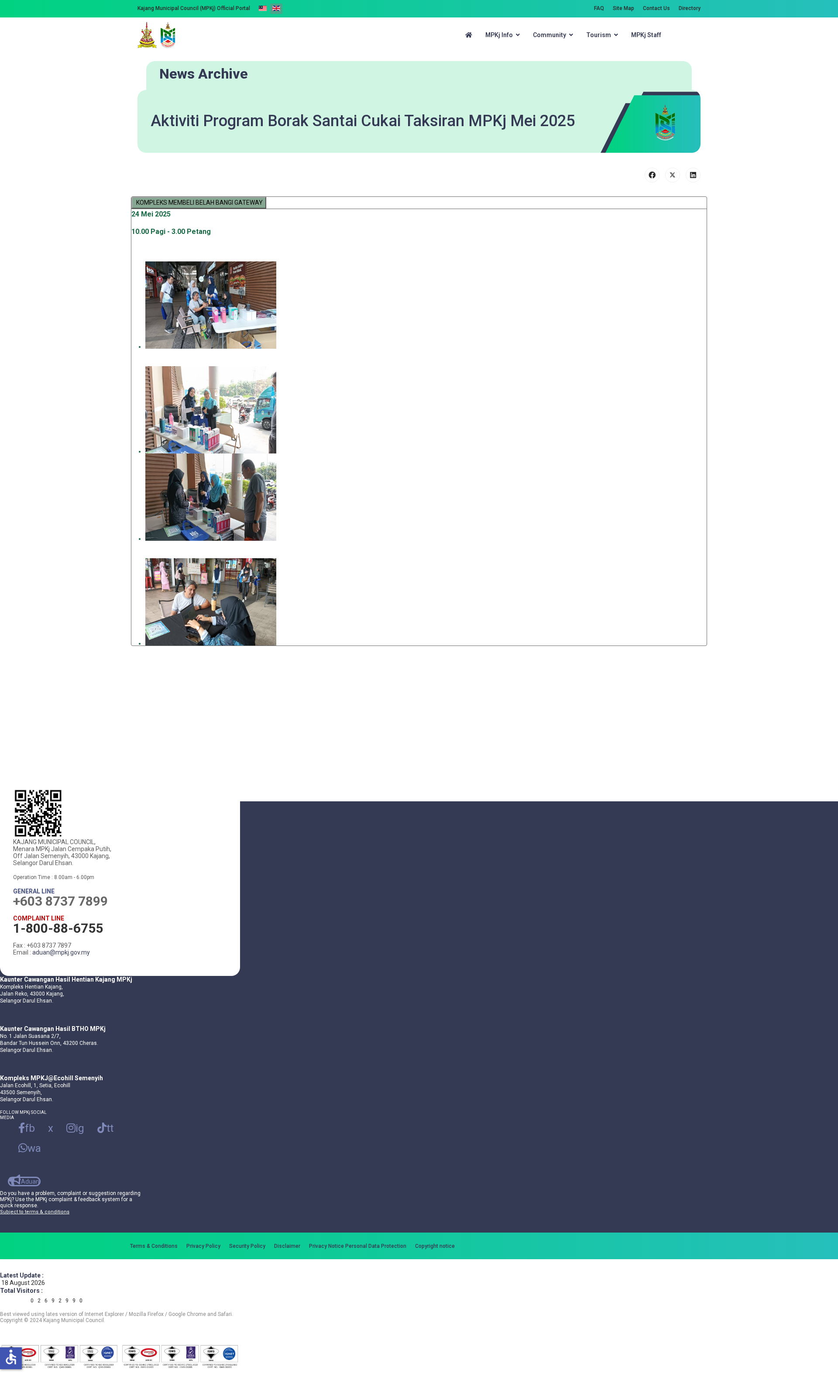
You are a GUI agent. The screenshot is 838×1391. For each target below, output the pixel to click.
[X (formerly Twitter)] (672, 175)
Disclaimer (287, 1246)
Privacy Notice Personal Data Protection (357, 1246)
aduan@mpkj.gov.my (61, 952)
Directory (690, 8)
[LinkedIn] (693, 175)
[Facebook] (652, 175)
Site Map (623, 8)
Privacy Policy (203, 1246)
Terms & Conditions (154, 1246)
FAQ (599, 8)
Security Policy (247, 1246)
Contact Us (656, 8)
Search (688, 34)
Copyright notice (435, 1246)
